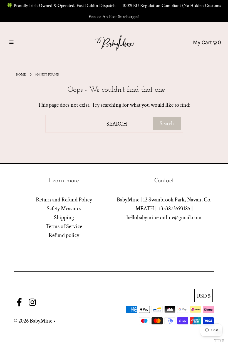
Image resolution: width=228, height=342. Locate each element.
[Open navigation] (23, 42)
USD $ (203, 296)
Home (21, 75)
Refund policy (64, 235)
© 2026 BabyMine (33, 320)
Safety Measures (64, 208)
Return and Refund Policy (64, 199)
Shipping (64, 217)
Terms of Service (64, 226)
